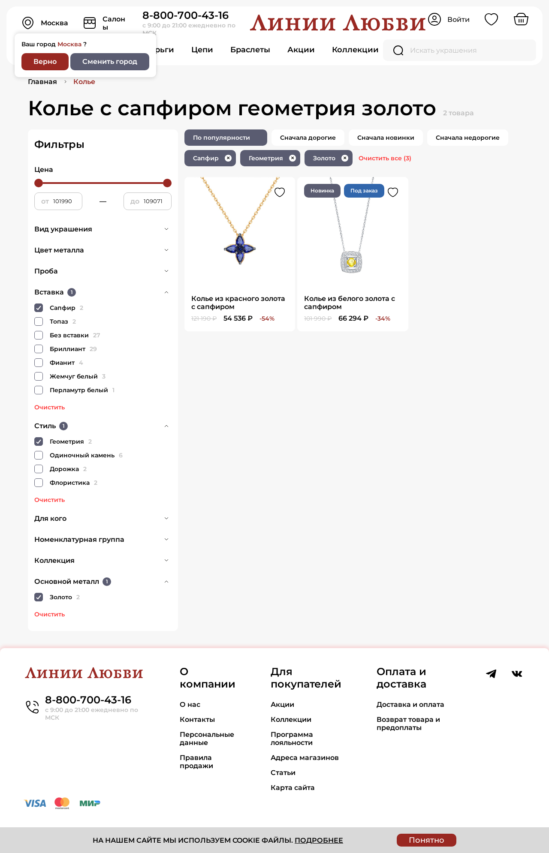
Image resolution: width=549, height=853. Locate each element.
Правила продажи (196, 762)
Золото (330, 158)
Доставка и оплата (410, 704)
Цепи (202, 49)
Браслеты (250, 49)
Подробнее (319, 840)
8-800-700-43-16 (185, 15)
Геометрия (271, 158)
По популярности (221, 137)
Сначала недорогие (468, 137)
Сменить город (109, 61)
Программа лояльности (292, 738)
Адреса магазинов (305, 758)
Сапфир (211, 158)
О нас (190, 704)
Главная (42, 82)
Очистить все (385, 158)
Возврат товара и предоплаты (408, 723)
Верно (45, 61)
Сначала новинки (385, 137)
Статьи (283, 773)
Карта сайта (293, 788)
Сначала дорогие (308, 137)
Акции (301, 49)
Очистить (49, 407)
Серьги (159, 49)
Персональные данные (207, 738)
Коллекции (355, 49)
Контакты (197, 719)
